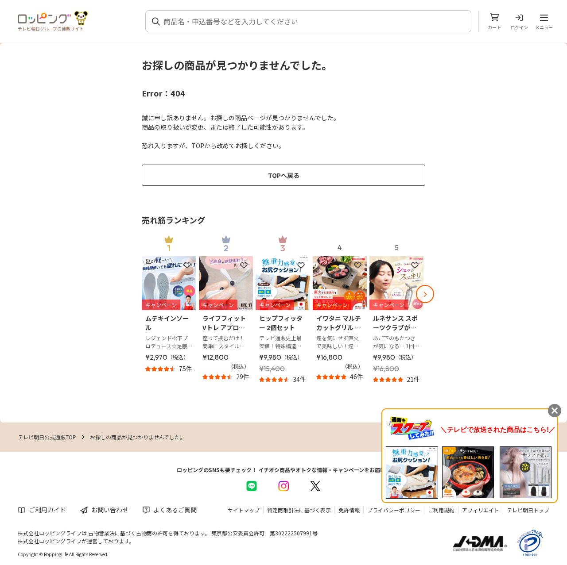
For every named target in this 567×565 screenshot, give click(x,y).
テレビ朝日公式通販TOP (47, 437)
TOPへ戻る (283, 175)
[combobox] (313, 21)
